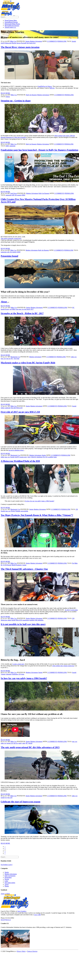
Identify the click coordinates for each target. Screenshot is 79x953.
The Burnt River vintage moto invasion (20, 47)
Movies (12, 25)
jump (55, 457)
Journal (11, 22)
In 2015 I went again (71, 610)
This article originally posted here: (11, 238)
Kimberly (19, 565)
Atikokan (8, 674)
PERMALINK (61, 41)
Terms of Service (32, 951)
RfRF (7, 146)
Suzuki (74, 41)
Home (11, 20)
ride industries (39, 620)
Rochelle (23, 43)
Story (29, 457)
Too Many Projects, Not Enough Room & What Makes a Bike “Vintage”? (37, 515)
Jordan (24, 565)
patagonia (12, 146)
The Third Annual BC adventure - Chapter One (24, 569)
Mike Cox (13, 41)
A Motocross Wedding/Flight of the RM (20, 461)
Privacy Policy (21, 951)
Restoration (8, 877)
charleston (39, 457)
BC (73, 307)
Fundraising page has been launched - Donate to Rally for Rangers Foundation (39, 150)
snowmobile (24, 511)
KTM (5, 565)
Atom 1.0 (4, 893)
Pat (44, 457)
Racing (14, 43)
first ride (13, 408)
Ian (28, 43)
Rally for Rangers (31, 95)
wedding (50, 457)
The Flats (16, 358)
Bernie (9, 565)
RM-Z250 (19, 408)
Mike (13, 309)
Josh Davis (13, 193)
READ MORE (5, 93)
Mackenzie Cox (15, 357)
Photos (7, 886)
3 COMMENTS (52, 41)
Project (13, 511)
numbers (32, 620)
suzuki (13, 620)
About (10, 27)
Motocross (8, 43)
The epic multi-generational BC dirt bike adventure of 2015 (30, 747)
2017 (32, 309)
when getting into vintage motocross (63, 666)
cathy (23, 743)
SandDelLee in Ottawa (45, 86)
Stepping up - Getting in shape (16, 100)
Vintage (3, 674)
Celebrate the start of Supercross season (20, 801)
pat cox (8, 358)
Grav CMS (37, 914)
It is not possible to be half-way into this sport (23, 624)
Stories (27, 41)
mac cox (21, 309)
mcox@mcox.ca (6, 920)
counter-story (23, 457)
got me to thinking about (16, 450)
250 (46, 457)
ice (6, 797)
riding (2, 408)
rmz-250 (9, 797)
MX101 (52, 88)
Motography (12, 24)
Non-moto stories (10, 882)
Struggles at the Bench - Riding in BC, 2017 (22, 313)
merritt (3, 309)
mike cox (74, 357)
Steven (19, 43)
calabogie (8, 408)
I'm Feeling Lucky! (6, 864)
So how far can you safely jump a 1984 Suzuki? (39, 501)
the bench (27, 309)
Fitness (8, 96)
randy (20, 743)
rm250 (3, 43)
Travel (6, 884)
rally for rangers (16, 195)
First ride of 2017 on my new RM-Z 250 (20, 412)
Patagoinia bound (9, 256)
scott (17, 309)
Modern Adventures (36, 41)
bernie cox (10, 743)
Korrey (7, 309)
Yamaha (17, 511)
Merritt (14, 565)
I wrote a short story (18, 664)
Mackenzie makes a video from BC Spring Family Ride (28, 362)
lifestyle (33, 457)
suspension (25, 620)
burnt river (32, 43)
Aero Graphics (21, 911)
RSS (8, 893)
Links (6, 881)
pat (11, 309)
